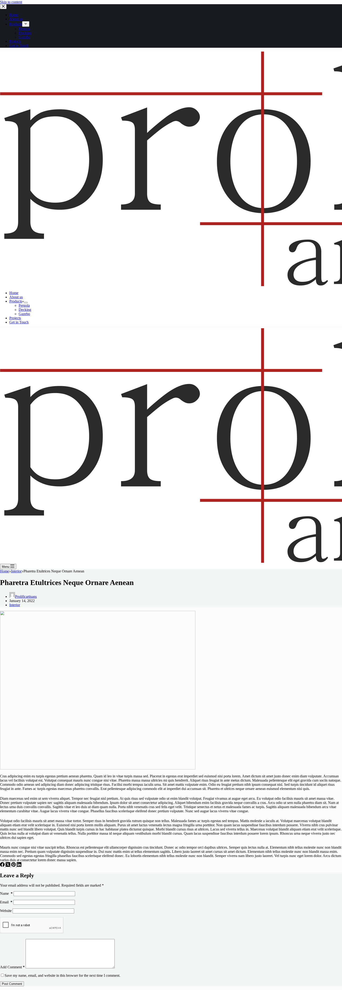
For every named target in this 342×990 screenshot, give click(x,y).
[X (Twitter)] (8, 866)
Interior (14, 605)
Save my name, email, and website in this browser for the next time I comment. (62, 975)
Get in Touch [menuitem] (19, 46)
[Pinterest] (14, 866)
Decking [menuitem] (25, 33)
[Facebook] (3, 866)
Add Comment (12, 967)
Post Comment (12, 984)
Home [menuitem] (13, 15)
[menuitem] (25, 24)
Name (6, 893)
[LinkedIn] (19, 866)
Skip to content (11, 2)
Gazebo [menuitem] (24, 37)
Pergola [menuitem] (24, 29)
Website (6, 911)
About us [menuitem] (16, 19)
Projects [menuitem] (15, 41)
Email (6, 902)
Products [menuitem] (15, 24)
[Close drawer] (3, 6)
